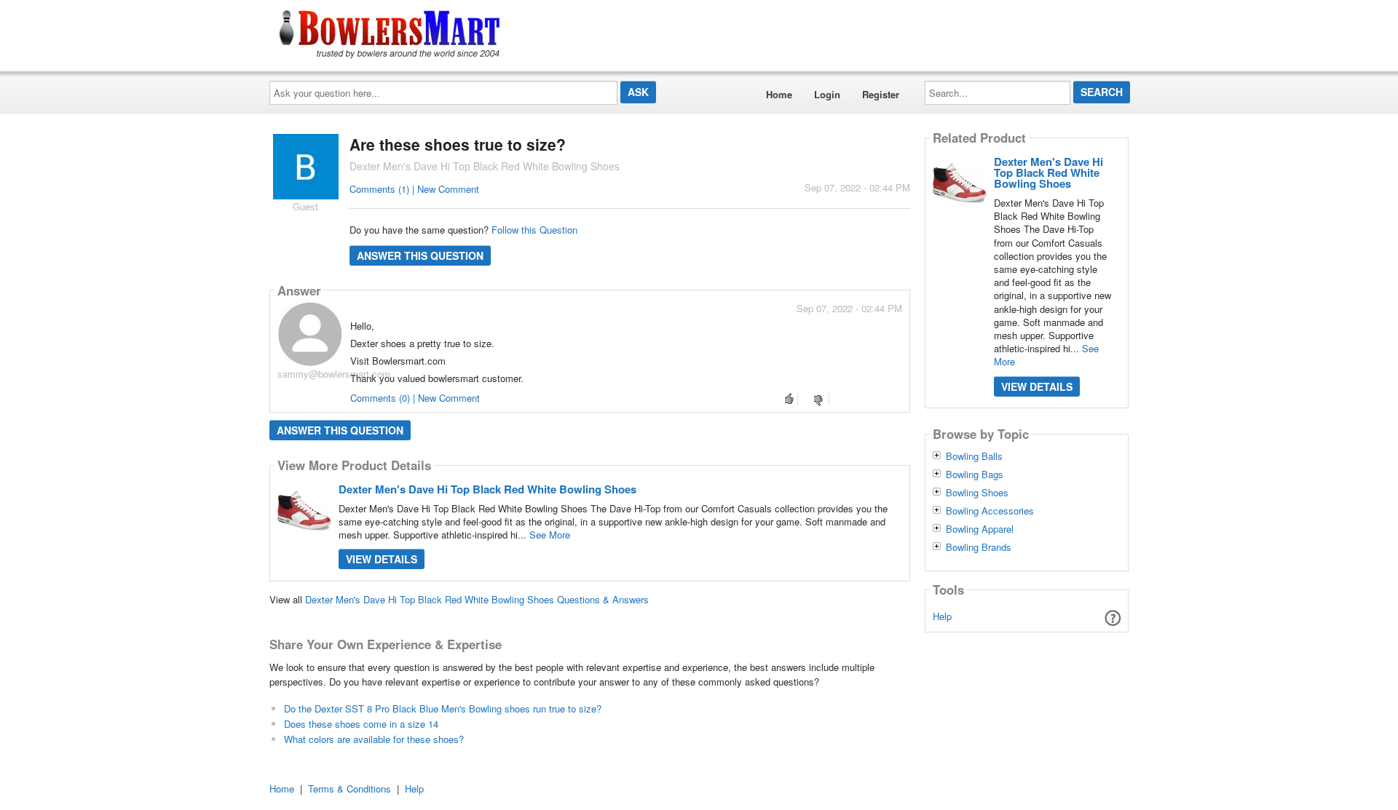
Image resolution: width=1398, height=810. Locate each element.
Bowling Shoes (977, 493)
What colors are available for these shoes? (374, 739)
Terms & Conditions (349, 788)
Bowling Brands (978, 547)
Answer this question (420, 255)
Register (880, 94)
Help (942, 616)
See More (549, 534)
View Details (381, 559)
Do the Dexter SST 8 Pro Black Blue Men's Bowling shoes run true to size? (442, 708)
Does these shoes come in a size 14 (361, 724)
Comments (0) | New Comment (415, 398)
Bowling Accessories (990, 511)
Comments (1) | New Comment (414, 189)
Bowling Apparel (980, 529)
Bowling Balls (974, 456)
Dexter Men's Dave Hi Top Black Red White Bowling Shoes (487, 489)
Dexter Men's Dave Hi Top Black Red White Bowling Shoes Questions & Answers (477, 599)
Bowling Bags (974, 474)
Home (779, 94)
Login (827, 94)
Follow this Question (534, 230)
